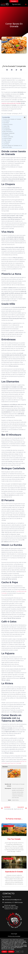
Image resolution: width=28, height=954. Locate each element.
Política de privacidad (14, 936)
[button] (16, 4)
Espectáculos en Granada (14, 872)
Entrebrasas (6, 128)
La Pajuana (7, 142)
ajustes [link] (12, 949)
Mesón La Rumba (8, 136)
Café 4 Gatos (7, 140)
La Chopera (6, 121)
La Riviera (6, 143)
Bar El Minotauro (7, 131)
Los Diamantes (7, 129)
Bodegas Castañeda (8, 133)
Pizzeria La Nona (7, 124)
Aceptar (4, 951)
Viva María (6, 122)
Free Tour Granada (14, 839)
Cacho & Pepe (7, 138)
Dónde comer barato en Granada (12, 119)
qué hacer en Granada (14, 763)
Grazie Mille (6, 126)
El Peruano (7, 135)
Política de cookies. (18, 946)
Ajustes (17, 951)
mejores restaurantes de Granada (11, 103)
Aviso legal (14, 933)
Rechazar (11, 951)
